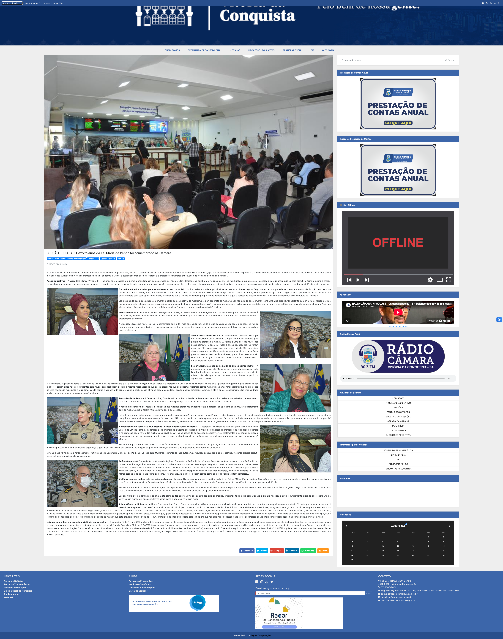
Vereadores (93, 259)
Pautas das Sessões (398, 412)
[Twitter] (271, 582)
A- (499, 3)
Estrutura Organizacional (205, 50)
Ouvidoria (328, 50)
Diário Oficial (398, 455)
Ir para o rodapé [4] (53, 3)
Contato (384, 576)
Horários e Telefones (140, 584)
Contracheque (11, 594)
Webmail (8, 597)
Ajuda (133, 576)
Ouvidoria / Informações (142, 587)
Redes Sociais (265, 576)
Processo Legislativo (261, 50)
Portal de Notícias (13, 581)
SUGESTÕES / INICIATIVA (398, 435)
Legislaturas (398, 430)
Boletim (260, 588)
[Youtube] (267, 582)
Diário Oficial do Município (18, 591)
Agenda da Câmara (398, 421)
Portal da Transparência (398, 450)
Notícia (120, 259)
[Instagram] (262, 582)
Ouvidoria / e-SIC (398, 464)
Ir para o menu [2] (32, 3)
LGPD (398, 459)
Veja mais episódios (398, 326)
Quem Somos (172, 50)
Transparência (292, 50)
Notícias (235, 50)
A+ (491, 3)
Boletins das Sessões (398, 416)
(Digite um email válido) (277, 588)
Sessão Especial (108, 259)
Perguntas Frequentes (398, 468)
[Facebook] (257, 582)
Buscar (451, 60)
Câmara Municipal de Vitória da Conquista (66, 259)
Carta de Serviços (138, 591)
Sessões (398, 407)
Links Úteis (12, 576)
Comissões (398, 398)
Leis (312, 50)
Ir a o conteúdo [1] (12, 3)
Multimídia (398, 426)
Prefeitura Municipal (15, 587)
